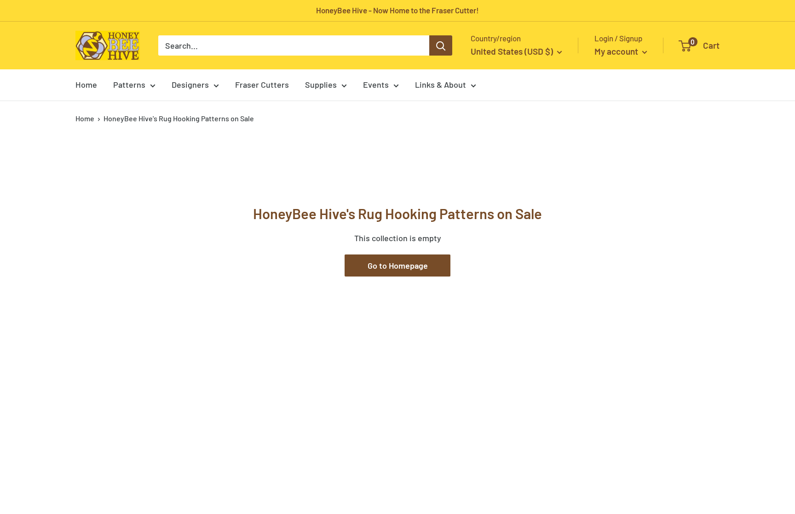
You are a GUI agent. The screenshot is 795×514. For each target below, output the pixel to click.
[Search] (440, 45)
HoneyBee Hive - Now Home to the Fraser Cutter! (397, 10)
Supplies (321, 84)
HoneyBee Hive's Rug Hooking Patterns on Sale (179, 118)
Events (376, 84)
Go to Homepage (398, 265)
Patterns (129, 84)
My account (617, 51)
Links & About (440, 84)
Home (86, 84)
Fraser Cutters (262, 84)
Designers (190, 84)
